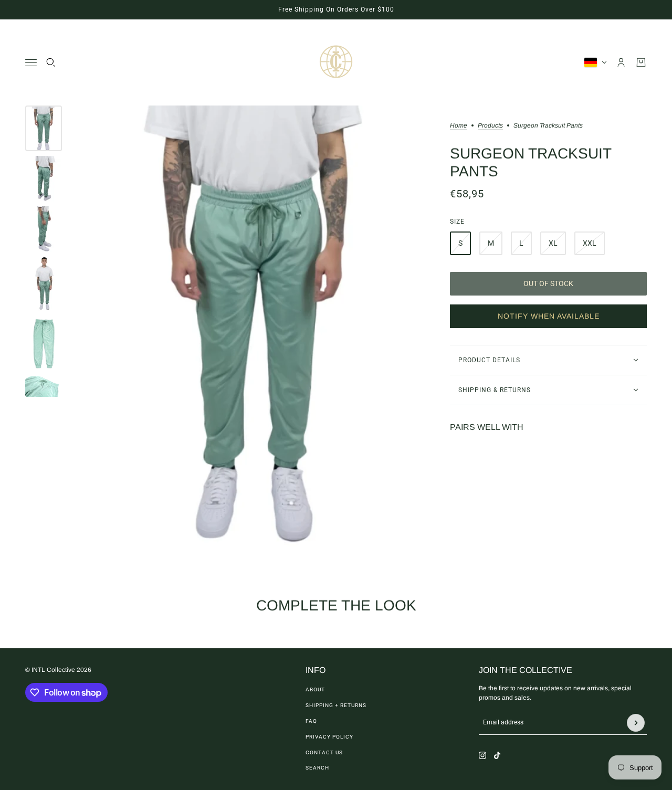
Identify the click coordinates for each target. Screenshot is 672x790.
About (315, 689)
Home (458, 125)
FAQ (311, 721)
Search (317, 768)
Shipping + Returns (336, 705)
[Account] (621, 62)
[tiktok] (497, 755)
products (490, 125)
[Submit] (636, 723)
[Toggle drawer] (31, 62)
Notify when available (549, 316)
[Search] (51, 62)
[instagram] (482, 755)
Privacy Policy (329, 737)
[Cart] (641, 62)
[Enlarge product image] (256, 329)
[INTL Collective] (336, 62)
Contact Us (324, 752)
